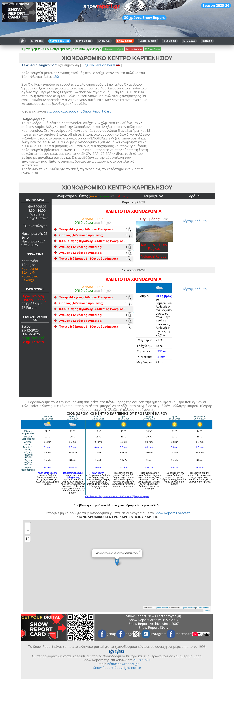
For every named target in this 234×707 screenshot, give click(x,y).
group (111, 633)
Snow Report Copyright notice (117, 667)
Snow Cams (124, 41)
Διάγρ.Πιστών (37, 218)
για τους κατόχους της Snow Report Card (79, 111)
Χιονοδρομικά (59, 41)
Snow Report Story (153, 627)
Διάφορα (170, 41)
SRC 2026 (189, 41)
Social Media (148, 41)
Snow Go (104, 41)
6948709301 (37, 206)
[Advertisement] (185, 124)
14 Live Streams (134, 49)
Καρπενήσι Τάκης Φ (29, 263)
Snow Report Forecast (172, 513)
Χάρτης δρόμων (194, 221)
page (129, 633)
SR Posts (37, 41)
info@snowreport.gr (123, 664)
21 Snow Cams (152, 49)
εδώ (56, 76)
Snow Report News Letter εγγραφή (153, 616)
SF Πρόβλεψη (31, 303)
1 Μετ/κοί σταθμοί (113, 49)
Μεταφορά (83, 41)
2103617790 (142, 660)
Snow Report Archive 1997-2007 (153, 620)
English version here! (99, 65)
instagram (158, 633)
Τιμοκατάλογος (35, 226)
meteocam (184, 633)
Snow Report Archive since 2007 (154, 623)
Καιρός (207, 41)
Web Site (37, 214)
